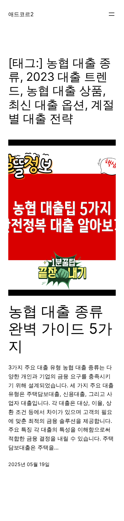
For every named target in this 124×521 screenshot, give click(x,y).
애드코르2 (21, 14)
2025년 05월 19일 (29, 464)
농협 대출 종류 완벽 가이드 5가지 (60, 329)
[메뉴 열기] (111, 14)
